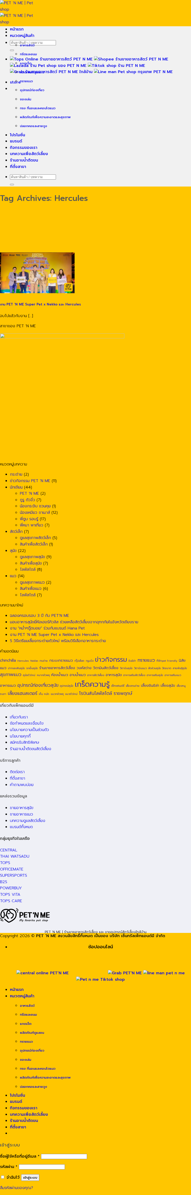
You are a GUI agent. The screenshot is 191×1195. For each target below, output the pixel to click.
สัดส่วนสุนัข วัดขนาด (159, 668)
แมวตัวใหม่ (71, 694)
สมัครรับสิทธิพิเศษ (24, 742)
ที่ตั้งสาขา (18, 167)
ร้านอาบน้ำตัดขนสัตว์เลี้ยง (30, 749)
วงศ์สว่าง (84, 668)
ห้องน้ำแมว (59, 675)
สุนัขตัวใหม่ (29, 675)
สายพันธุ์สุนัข (180, 668)
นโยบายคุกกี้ (20, 736)
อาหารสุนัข (114, 675)
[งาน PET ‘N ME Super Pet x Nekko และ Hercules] (37, 293)
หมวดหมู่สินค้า (22, 36)
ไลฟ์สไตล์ (28, 569)
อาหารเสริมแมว (173, 675)
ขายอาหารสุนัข (21, 808)
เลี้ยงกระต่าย (133, 686)
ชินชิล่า (132, 661)
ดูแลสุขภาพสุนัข (32, 557)
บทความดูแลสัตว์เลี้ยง (27, 821)
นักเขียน (16, 487)
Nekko (34, 661)
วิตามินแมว (140, 668)
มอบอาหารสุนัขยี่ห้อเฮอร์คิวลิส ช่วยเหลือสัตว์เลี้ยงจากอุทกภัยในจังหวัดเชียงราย (74, 622)
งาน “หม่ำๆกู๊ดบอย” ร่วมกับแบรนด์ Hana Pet (47, 628)
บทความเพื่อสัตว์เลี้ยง (29, 154)
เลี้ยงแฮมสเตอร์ (22, 693)
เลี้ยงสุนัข (168, 685)
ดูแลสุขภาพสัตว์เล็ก (35, 538)
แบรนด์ (16, 141)
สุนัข (13, 551)
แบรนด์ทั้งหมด (21, 827)
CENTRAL (8, 850)
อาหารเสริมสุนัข (155, 675)
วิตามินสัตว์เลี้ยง (105, 668)
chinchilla (8, 660)
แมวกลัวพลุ (57, 694)
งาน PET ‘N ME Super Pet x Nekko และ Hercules (40, 304)
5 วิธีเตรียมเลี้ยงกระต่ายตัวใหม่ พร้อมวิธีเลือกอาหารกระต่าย (58, 641)
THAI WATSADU (14, 856)
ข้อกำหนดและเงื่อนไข (27, 723)
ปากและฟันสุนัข (16, 668)
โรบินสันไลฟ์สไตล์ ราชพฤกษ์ (105, 693)
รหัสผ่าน (8, 1167)
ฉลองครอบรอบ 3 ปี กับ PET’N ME (39, 616)
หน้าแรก (17, 29)
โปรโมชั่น (17, 135)
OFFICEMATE (11, 869)
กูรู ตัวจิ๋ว (27, 500)
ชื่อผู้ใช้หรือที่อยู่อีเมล (20, 1156)
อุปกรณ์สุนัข (66, 686)
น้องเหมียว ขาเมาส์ (35, 513)
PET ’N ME (29, 493)
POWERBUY (11, 888)
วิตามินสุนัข (126, 668)
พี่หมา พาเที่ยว (31, 525)
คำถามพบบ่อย (22, 785)
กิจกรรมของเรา (23, 148)
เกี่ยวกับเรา (19, 717)
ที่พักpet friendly (166, 661)
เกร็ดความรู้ (92, 684)
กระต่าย (16, 474)
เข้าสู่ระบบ (30, 1177)
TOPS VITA (10, 894)
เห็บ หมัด (44, 694)
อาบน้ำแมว (78, 675)
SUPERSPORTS (13, 875)
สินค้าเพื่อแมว (31, 589)
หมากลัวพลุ (43, 675)
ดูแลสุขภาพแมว (32, 582)
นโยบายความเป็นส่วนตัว (29, 730)
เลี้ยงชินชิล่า (150, 685)
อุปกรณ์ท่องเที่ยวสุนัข (37, 685)
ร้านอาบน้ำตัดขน (24, 160)
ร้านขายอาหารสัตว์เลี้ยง (57, 668)
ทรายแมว (146, 660)
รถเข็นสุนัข (32, 668)
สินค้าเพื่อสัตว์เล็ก (34, 544)
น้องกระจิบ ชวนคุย (35, 506)
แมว (13, 576)
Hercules (23, 661)
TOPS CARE (11, 901)
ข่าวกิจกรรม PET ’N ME (30, 481)
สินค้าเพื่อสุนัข (31, 563)
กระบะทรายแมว (61, 660)
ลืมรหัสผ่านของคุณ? (16, 1188)
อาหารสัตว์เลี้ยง (95, 675)
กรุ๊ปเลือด (79, 661)
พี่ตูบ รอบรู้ (29, 519)
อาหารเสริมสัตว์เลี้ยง (134, 675)
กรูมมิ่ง (90, 661)
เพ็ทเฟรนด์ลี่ (117, 686)
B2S (3, 882)
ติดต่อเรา (17, 772)
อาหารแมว (8, 685)
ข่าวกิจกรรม (111, 659)
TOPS (5, 863)
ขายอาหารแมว (21, 814)
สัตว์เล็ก (16, 532)
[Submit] (12, 50)
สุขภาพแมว (10, 674)
